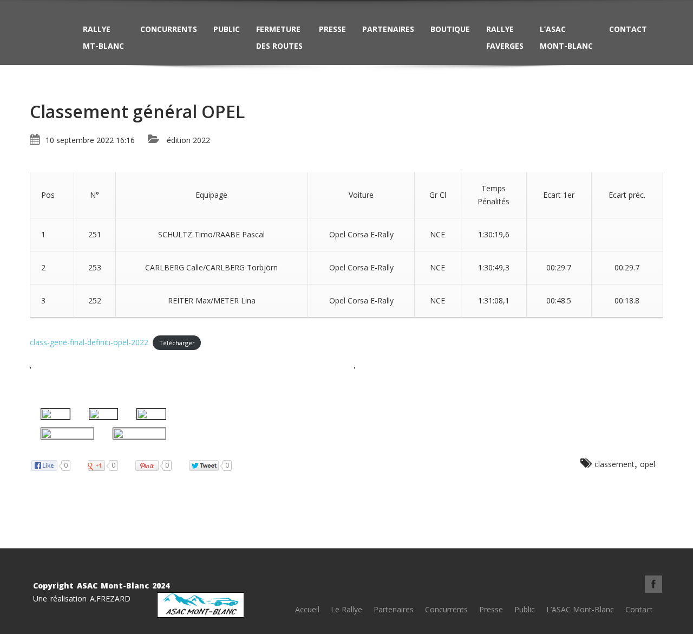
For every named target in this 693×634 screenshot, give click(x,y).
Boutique (450, 29)
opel (647, 464)
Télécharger (177, 343)
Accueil (307, 609)
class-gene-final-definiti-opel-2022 (89, 342)
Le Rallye (346, 609)
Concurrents (168, 29)
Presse (332, 29)
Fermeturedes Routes (279, 37)
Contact (628, 29)
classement (614, 464)
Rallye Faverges (505, 37)
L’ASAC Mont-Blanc (566, 37)
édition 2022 (188, 140)
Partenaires (388, 29)
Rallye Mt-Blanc (103, 37)
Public (226, 29)
